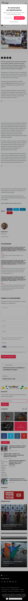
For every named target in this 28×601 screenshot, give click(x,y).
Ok (7, 598)
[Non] (26, 596)
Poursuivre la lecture (14, 21)
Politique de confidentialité (15, 598)
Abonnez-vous (19, 18)
